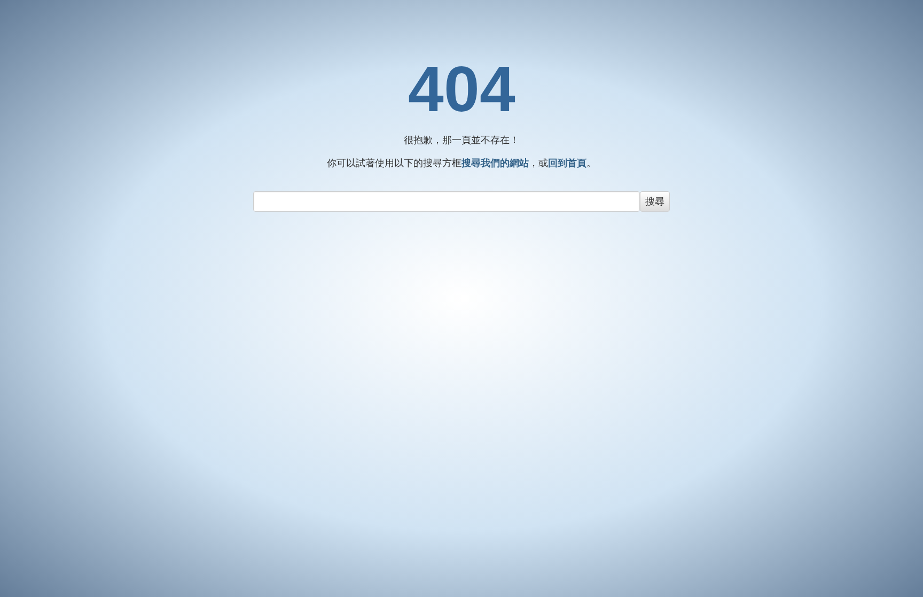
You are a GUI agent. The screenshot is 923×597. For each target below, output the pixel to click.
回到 (567, 163)
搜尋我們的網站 (495, 163)
